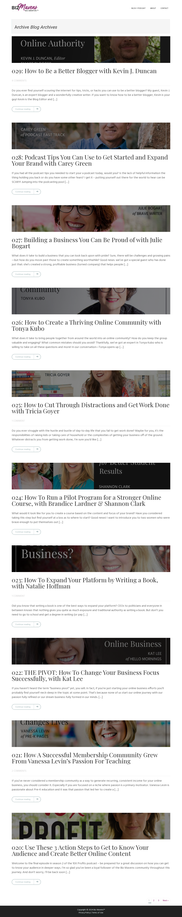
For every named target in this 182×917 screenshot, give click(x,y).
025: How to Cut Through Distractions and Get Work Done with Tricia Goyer (90, 408)
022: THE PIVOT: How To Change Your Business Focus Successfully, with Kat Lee (85, 675)
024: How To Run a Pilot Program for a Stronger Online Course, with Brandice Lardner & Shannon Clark (86, 500)
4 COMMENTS (19, 81)
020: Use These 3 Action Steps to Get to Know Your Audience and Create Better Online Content (80, 850)
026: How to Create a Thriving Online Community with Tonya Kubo (86, 325)
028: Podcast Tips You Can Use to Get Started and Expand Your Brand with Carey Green (90, 160)
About (153, 8)
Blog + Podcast (138, 8)
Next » (165, 900)
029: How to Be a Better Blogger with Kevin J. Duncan (84, 70)
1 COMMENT (18, 421)
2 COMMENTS (19, 771)
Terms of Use (97, 912)
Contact (164, 8)
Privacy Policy (84, 912)
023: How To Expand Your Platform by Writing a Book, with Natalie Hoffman (85, 583)
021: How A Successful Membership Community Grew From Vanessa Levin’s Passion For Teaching (85, 758)
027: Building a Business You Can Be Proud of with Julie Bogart (87, 242)
